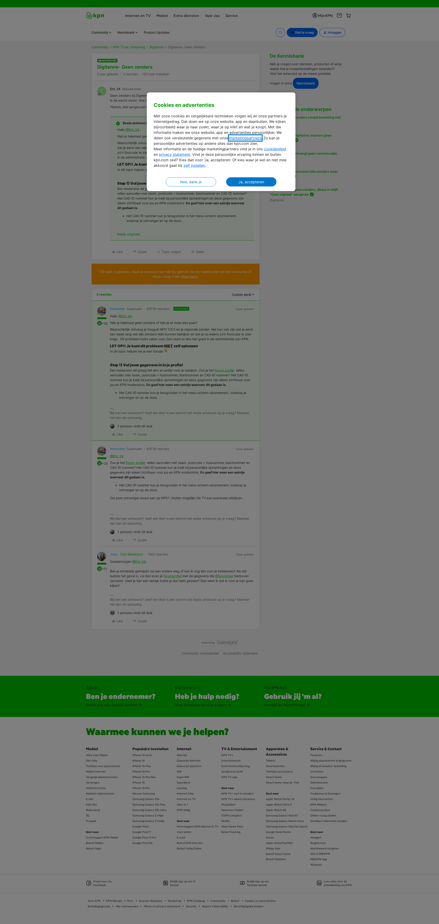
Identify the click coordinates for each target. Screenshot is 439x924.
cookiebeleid (275, 149)
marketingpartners (245, 138)
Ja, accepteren (251, 182)
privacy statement (174, 154)
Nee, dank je (191, 182)
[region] (221, 141)
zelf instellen (194, 165)
